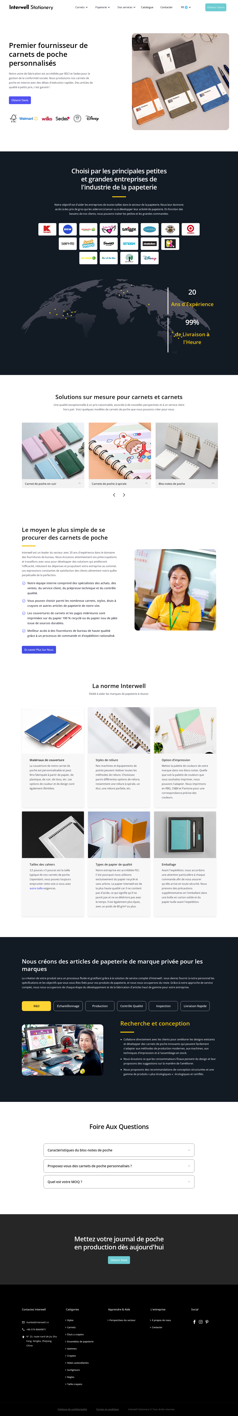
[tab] (36, 1006)
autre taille (36, 888)
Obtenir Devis (216, 7)
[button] (81, 7)
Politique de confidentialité (72, 1409)
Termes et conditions (107, 1409)
